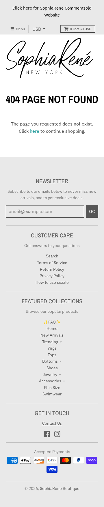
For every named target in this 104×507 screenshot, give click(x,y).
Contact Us (52, 423)
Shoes (52, 367)
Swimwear (52, 394)
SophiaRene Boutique (59, 488)
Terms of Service (52, 262)
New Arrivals (52, 335)
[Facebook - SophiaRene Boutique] (46, 433)
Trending (50, 341)
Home (52, 328)
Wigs (52, 348)
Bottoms (50, 361)
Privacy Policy (52, 275)
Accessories (50, 381)
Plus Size (52, 387)
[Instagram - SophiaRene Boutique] (57, 433)
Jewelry (50, 374)
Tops (52, 354)
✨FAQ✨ (52, 322)
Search (52, 256)
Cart (80, 29)
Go (92, 211)
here (34, 131)
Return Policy (52, 269)
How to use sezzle (52, 282)
